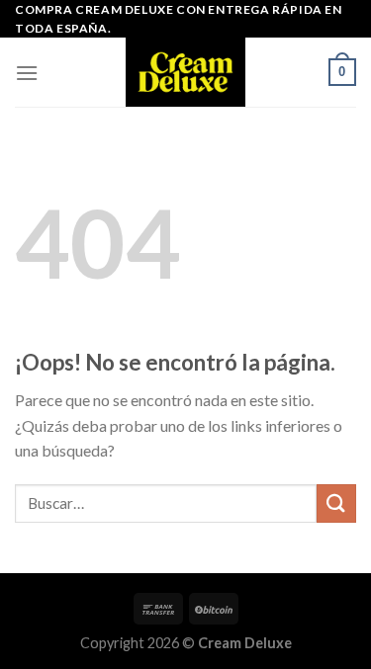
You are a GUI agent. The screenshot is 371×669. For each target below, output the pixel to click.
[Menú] (27, 72)
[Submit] (336, 503)
